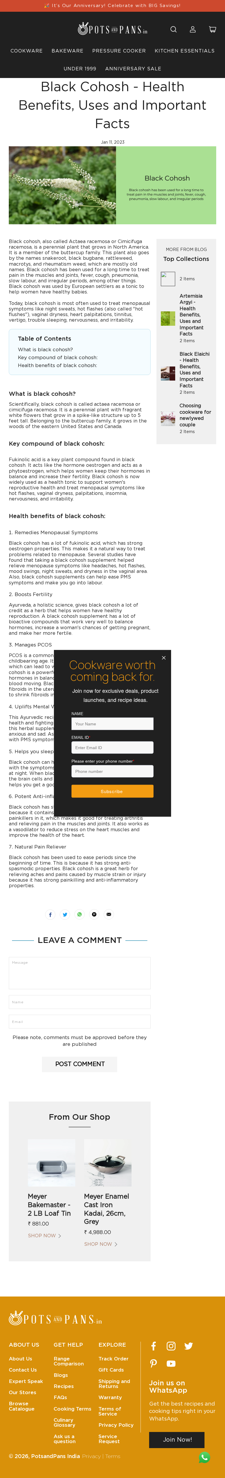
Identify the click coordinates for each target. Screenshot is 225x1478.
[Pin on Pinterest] (94, 914)
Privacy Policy (116, 1425)
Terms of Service (109, 1411)
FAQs (60, 1397)
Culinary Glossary (64, 1423)
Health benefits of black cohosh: (57, 365)
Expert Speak (26, 1381)
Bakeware (67, 51)
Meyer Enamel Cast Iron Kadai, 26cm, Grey (106, 1209)
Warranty (110, 1397)
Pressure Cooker (119, 51)
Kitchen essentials (185, 51)
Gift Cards (111, 1369)
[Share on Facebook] (50, 914)
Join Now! (177, 1440)
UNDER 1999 (80, 69)
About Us (20, 1358)
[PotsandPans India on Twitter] (188, 1346)
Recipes (64, 1386)
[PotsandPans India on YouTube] (171, 1363)
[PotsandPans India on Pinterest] (153, 1363)
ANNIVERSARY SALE (133, 69)
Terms (112, 1456)
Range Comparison (69, 1361)
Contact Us (23, 1369)
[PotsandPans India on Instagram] (171, 1346)
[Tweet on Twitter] (65, 914)
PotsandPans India (55, 1456)
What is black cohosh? (45, 349)
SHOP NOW (42, 1235)
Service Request (109, 1439)
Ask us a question (65, 1439)
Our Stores (22, 1392)
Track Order (113, 1358)
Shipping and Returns (114, 1384)
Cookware (27, 51)
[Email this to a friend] (109, 914)
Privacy (91, 1456)
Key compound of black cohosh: (58, 357)
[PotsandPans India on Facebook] (153, 1346)
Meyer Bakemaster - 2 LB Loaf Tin (49, 1204)
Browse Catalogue (22, 1406)
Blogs (61, 1375)
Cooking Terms (72, 1408)
